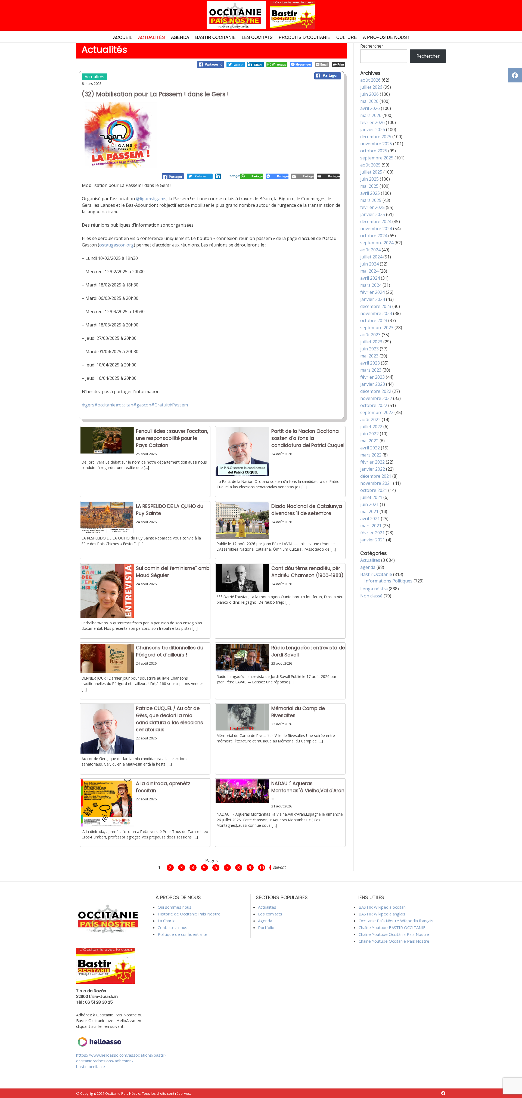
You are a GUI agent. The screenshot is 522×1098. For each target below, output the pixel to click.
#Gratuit (160, 405)
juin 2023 (369, 349)
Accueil (122, 37)
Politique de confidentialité (182, 934)
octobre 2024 (373, 236)
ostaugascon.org (116, 245)
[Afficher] (107, 452)
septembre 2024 (376, 243)
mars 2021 (370, 526)
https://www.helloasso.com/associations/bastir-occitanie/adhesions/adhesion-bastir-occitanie (121, 1060)
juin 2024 (369, 264)
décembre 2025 (375, 137)
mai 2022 (369, 441)
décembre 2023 (375, 306)
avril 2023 (370, 363)
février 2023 (372, 377)
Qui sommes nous (174, 907)
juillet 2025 (371, 172)
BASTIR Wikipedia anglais (382, 914)
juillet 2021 (371, 497)
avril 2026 (370, 108)
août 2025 (370, 165)
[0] (173, 176)
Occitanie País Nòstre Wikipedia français (396, 920)
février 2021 (372, 533)
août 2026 (370, 80)
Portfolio (266, 927)
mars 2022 (370, 455)
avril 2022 (370, 448)
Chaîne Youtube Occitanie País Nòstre (394, 941)
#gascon (142, 405)
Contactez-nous (172, 927)
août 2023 (370, 335)
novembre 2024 (376, 229)
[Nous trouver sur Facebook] (443, 1093)
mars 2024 (370, 285)
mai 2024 (369, 271)
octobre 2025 (373, 151)
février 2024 (372, 292)
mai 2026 (369, 101)
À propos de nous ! (386, 37)
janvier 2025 (372, 214)
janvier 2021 (372, 540)
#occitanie (105, 405)
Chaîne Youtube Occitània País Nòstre (394, 934)
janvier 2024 (372, 299)
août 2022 (370, 419)
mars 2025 (370, 200)
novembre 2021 (376, 483)
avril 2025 (370, 193)
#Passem (178, 405)
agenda (367, 567)
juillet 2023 (371, 342)
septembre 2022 (376, 412)
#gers (88, 405)
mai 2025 (369, 186)
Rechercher (371, 46)
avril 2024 (370, 278)
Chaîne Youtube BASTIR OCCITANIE (392, 927)
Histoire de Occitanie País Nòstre (189, 914)
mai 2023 (369, 356)
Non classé (371, 596)
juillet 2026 (371, 87)
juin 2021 (369, 504)
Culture (346, 37)
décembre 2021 (375, 476)
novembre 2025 (376, 144)
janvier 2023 (372, 384)
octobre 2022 (373, 405)
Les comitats (257, 37)
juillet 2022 (371, 427)
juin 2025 (369, 179)
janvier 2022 (372, 469)
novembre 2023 (376, 313)
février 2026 (372, 122)
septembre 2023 (376, 328)
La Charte (167, 920)
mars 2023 (370, 370)
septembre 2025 (376, 158)
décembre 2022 (375, 391)
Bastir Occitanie (215, 37)
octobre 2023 (373, 320)
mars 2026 (370, 115)
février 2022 (372, 462)
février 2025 (372, 207)
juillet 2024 (371, 257)
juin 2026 (369, 94)
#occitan (124, 405)
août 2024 (370, 250)
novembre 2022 (376, 398)
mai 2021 (369, 511)
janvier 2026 (372, 129)
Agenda (180, 37)
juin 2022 (369, 434)
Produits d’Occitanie (304, 37)
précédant (146, 867)
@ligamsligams (151, 199)
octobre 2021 (373, 490)
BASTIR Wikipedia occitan (382, 907)
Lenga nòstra (374, 589)
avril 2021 (370, 519)
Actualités (151, 37)
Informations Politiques (388, 581)
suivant (279, 867)
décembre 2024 (375, 221)
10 (261, 868)
